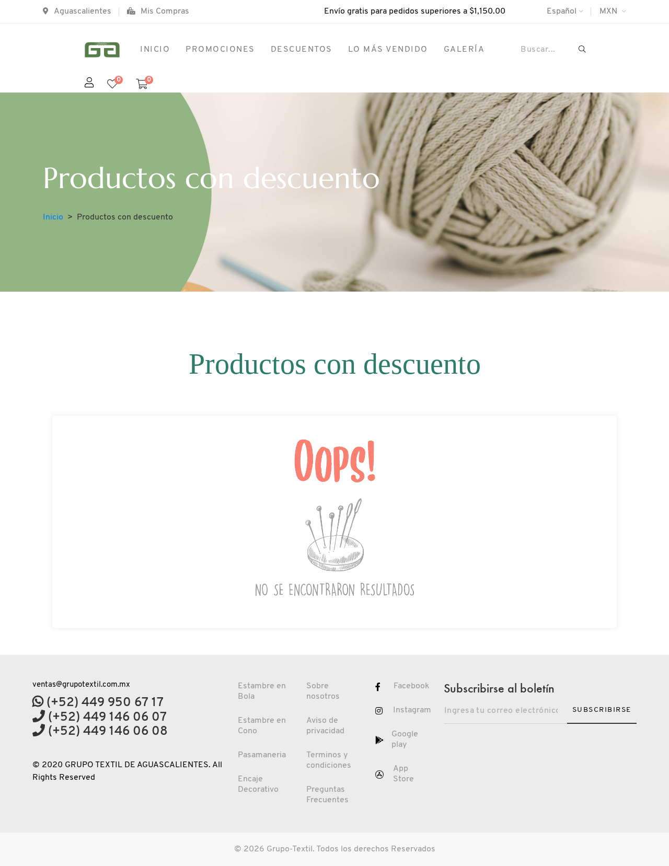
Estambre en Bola (262, 691)
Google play (404, 739)
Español (561, 11)
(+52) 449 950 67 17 (103, 703)
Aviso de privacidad (325, 726)
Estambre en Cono (262, 726)
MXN (609, 11)
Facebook (412, 686)
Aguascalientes (82, 11)
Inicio (53, 217)
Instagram (412, 710)
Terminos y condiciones (328, 760)
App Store (403, 774)
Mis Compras (165, 11)
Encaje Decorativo (258, 784)
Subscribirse (601, 710)
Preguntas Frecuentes (327, 795)
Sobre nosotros (323, 691)
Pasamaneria (262, 755)
